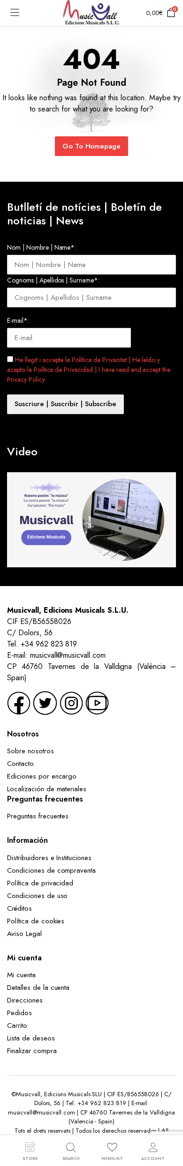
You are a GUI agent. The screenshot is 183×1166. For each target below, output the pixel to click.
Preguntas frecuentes (38, 816)
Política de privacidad (40, 883)
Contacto (20, 763)
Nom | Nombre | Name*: (41, 247)
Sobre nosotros (30, 751)
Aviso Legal (24, 933)
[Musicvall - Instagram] (71, 702)
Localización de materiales (46, 789)
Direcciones (25, 1000)
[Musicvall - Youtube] (97, 702)
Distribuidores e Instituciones (49, 858)
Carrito (17, 1025)
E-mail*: (18, 320)
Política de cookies (35, 921)
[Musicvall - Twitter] (45, 702)
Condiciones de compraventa (51, 870)
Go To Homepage (91, 146)
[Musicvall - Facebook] (18, 702)
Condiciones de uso (37, 896)
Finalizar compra (32, 1051)
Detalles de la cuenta (38, 987)
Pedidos (19, 1013)
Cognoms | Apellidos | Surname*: (53, 280)
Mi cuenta (21, 975)
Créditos (19, 908)
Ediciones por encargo (41, 776)
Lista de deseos (31, 1038)
